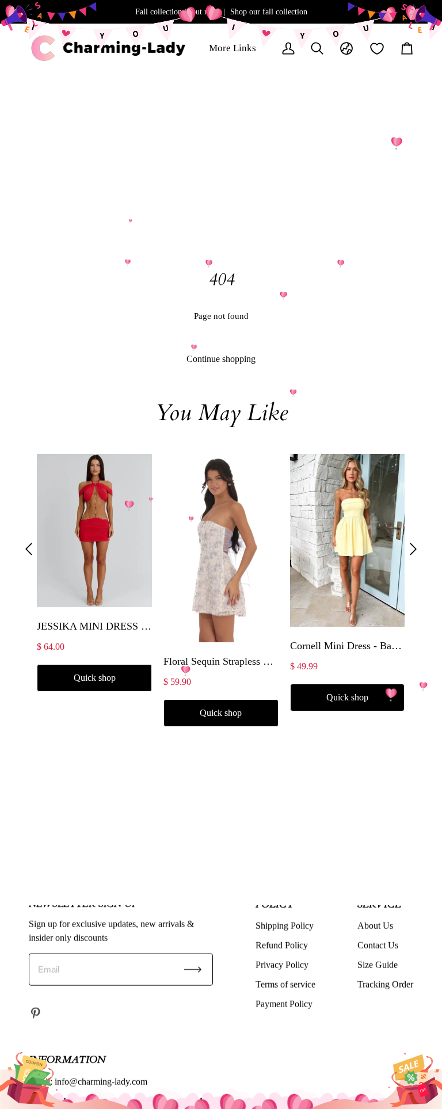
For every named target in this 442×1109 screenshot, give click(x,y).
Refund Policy (282, 945)
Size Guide (377, 964)
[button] (29, 549)
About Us (375, 925)
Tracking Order (385, 984)
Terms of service (285, 984)
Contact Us (377, 945)
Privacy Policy (282, 964)
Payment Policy (284, 1003)
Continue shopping (221, 359)
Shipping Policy (285, 925)
